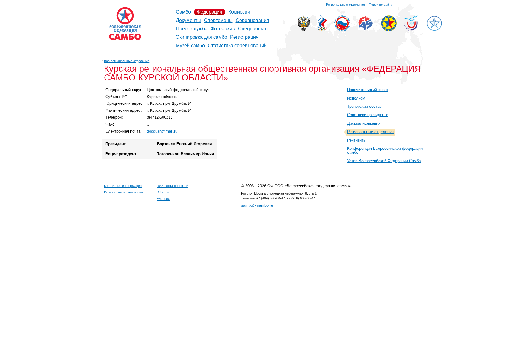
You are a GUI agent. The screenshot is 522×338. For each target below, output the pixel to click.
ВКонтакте (164, 192)
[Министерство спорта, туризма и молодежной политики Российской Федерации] (303, 29)
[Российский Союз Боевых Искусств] (342, 29)
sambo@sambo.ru (257, 205)
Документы (188, 20)
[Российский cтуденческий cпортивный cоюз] (411, 28)
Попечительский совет (367, 89)
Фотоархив (223, 28)
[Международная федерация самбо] (365, 28)
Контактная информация (123, 186)
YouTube (163, 199)
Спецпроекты (253, 28)
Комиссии (239, 12)
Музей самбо (190, 45)
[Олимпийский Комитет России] (322, 29)
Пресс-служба (192, 28)
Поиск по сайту (380, 4)
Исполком (356, 98)
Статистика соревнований (237, 45)
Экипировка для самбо (201, 37)
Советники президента (367, 115)
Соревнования (252, 20)
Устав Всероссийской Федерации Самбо (384, 161)
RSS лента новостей (172, 186)
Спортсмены (218, 20)
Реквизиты (356, 140)
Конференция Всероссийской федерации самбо (385, 150)
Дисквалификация (363, 123)
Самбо (183, 12)
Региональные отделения (345, 4)
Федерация (209, 12)
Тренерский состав (364, 106)
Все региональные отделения (126, 61)
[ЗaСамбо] (434, 29)
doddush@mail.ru (162, 131)
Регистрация (244, 37)
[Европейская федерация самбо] (389, 29)
